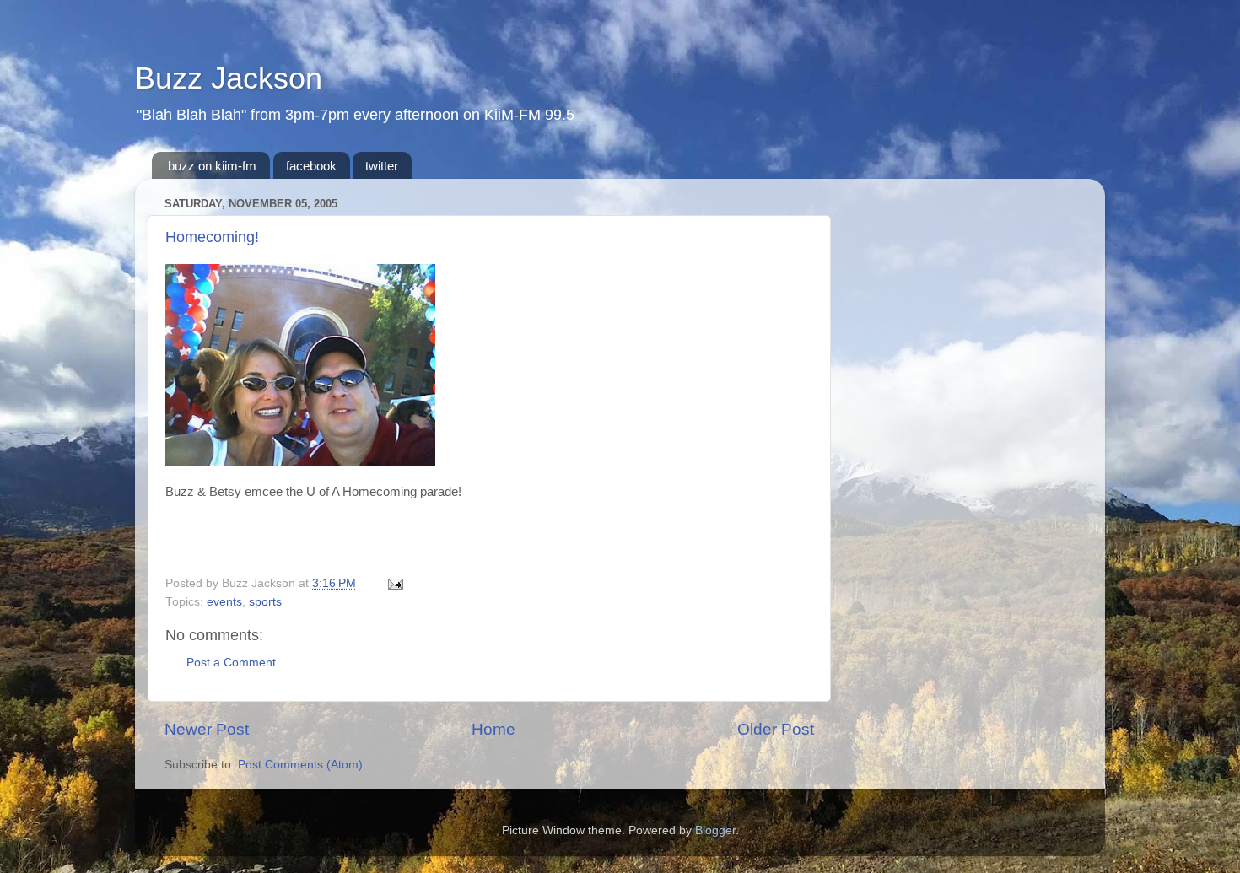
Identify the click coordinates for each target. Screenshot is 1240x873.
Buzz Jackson (228, 78)
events (224, 601)
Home (493, 729)
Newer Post (206, 729)
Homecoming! (212, 237)
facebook (311, 166)
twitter (381, 166)
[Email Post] (392, 583)
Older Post (775, 729)
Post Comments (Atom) (300, 764)
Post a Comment (231, 662)
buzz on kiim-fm (212, 166)
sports (265, 601)
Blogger (715, 830)
